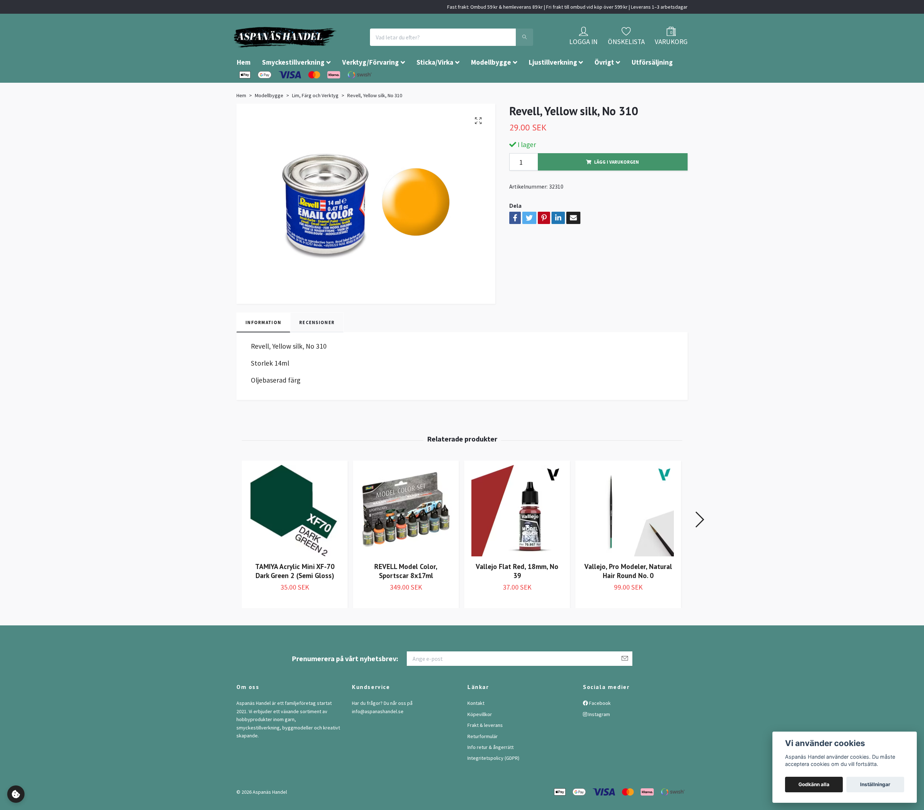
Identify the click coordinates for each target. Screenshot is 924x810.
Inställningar (875, 784)
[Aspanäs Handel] (326, 48)
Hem (243, 83)
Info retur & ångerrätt (490, 769)
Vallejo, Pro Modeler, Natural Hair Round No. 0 (628, 592)
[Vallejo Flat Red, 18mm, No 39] (517, 532)
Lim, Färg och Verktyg (315, 117)
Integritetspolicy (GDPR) (493, 779)
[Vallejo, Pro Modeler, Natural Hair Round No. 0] (628, 532)
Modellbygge (491, 83)
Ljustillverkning (553, 83)
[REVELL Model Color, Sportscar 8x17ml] (406, 532)
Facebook (599, 724)
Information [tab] (263, 344)
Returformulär (482, 758)
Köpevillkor (479, 736)
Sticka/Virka (435, 83)
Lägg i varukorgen (616, 183)
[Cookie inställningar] (16, 794)
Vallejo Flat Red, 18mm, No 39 (517, 592)
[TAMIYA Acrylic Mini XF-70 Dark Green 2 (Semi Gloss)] (294, 532)
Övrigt (604, 83)
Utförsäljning (652, 83)
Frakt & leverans (485, 747)
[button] (699, 541)
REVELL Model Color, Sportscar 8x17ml (405, 592)
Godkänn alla (813, 784)
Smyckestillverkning (293, 83)
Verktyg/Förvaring (370, 83)
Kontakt (475, 724)
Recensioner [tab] (317, 344)
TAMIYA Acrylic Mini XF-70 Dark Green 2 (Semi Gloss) (295, 592)
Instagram (598, 736)
